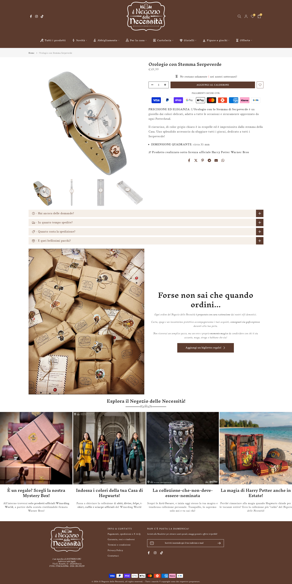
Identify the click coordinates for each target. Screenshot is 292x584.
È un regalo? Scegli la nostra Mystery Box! (36, 493)
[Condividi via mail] (216, 160)
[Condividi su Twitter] (196, 160)
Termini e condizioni (119, 544)
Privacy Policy (115, 550)
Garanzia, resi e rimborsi (121, 539)
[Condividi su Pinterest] (202, 160)
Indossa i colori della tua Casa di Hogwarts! (109, 493)
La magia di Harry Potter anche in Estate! (256, 493)
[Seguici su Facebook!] (30, 16)
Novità (80, 40)
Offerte (245, 40)
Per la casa (137, 40)
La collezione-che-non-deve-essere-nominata (183, 493)
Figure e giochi (217, 40)
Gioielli (189, 40)
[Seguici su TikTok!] (42, 16)
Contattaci (113, 555)
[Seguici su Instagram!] (36, 16)
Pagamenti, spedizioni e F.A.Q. (124, 534)
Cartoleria (164, 40)
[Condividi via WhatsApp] (223, 160)
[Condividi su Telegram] (209, 160)
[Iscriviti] (217, 543)
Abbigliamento (107, 40)
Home (31, 53)
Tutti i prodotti (55, 40)
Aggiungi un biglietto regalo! (203, 347)
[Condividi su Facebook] (189, 160)
